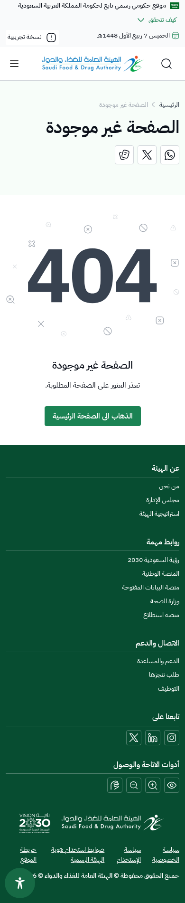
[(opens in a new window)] (169, 154)
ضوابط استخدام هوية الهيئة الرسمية (77, 855)
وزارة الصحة (164, 601)
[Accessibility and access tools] (114, 785)
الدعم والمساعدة (158, 661)
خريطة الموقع (28, 855)
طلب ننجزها (164, 675)
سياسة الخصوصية (165, 855)
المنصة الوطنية (160, 574)
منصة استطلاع (161, 615)
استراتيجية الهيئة (159, 514)
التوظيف (168, 689)
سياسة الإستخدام (129, 855)
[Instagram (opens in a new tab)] (171, 737)
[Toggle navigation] (14, 63)
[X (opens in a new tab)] (133, 737)
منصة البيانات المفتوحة (150, 587)
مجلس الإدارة (162, 500)
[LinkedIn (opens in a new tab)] (152, 737)
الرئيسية (169, 105)
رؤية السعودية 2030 (153, 560)
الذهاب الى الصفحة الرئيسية (93, 416)
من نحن (169, 486)
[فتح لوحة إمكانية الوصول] (20, 883)
